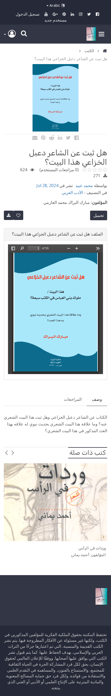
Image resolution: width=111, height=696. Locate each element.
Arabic (55, 5)
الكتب (89, 50)
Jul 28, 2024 (47, 185)
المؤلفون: (99, 202)
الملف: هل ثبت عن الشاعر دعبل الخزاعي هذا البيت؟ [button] (57, 234)
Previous (12, 452)
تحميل (98, 215)
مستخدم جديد (55, 20)
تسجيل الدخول (27, 14)
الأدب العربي (72, 192)
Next (6, 452)
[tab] (55, 234)
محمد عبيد (84, 185)
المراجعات (73, 399)
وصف (97, 399)
